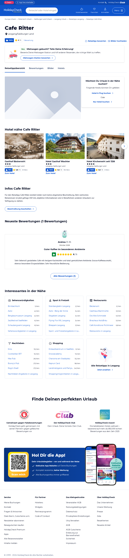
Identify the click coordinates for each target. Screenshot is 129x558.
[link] (82, 11)
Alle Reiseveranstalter (13, 539)
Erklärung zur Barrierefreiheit (73, 534)
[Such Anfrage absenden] (60, 11)
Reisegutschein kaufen (14, 525)
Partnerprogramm (43, 511)
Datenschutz (71, 511)
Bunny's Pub (13, 363)
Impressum (71, 543)
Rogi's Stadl (13, 368)
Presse (100, 511)
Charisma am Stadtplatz (59, 358)
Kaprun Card (54, 363)
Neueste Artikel (103, 525)
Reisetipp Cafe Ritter (94, 19)
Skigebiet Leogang (57, 316)
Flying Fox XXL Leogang (59, 320)
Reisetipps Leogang (76, 19)
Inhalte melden (10, 543)
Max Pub (11, 358)
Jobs (99, 516)
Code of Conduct (42, 516)
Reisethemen (103, 521)
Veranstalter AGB (73, 502)
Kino (10, 349)
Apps (6, 534)
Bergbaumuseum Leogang (20, 316)
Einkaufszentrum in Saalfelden (62, 349)
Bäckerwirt (94, 306)
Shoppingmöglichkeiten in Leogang (64, 374)
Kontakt (101, 2)
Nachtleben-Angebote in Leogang (23, 374)
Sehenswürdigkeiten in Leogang (22, 331)
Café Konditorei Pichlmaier (101, 325)
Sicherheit (70, 539)
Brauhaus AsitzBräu (98, 320)
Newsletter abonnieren (14, 521)
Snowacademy (55, 354)
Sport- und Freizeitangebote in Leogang (64, 331)
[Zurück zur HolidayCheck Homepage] (13, 10)
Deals (8, 2)
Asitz (10, 311)
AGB (68, 525)
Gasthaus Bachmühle (99, 311)
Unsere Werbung (104, 507)
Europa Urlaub (10, 19)
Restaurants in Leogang (100, 331)
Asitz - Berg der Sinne (58, 311)
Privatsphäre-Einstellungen (78, 516)
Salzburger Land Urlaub (43, 19)
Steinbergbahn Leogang (59, 306)
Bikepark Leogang (57, 325)
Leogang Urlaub (60, 19)
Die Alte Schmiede (98, 316)
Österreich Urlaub (25, 19)
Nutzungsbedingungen (76, 507)
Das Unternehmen (105, 502)
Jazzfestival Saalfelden (17, 320)
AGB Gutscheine (73, 530)
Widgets (39, 507)
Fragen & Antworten (13, 511)
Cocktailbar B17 (15, 354)
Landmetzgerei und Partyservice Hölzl (61, 368)
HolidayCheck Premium (14, 530)
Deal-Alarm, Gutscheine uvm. (17, 516)
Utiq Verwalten (72, 521)
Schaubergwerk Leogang (19, 325)
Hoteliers (39, 502)
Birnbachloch (14, 306)
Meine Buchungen (12, 502)
